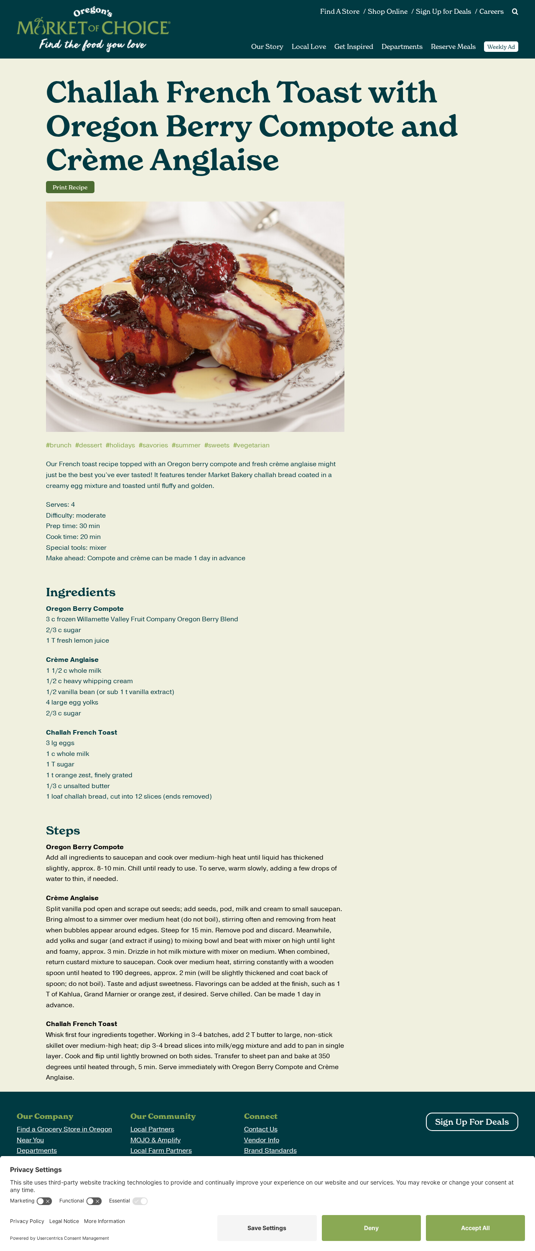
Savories (155, 445)
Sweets (218, 445)
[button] (511, 11)
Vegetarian (253, 445)
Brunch (60, 445)
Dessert (90, 445)
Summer (188, 445)
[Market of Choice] (94, 9)
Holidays (122, 445)
